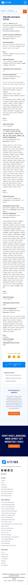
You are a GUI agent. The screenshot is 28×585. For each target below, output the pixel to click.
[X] (5, 470)
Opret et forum (5, 532)
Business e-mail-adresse (7, 528)
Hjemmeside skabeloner (7, 491)
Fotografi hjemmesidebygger (8, 513)
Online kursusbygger (6, 534)
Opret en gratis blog (6, 530)
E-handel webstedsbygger (8, 504)
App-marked (6, 493)
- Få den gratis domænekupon (12, 375)
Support (3, 11)
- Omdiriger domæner (10, 381)
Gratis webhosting (5, 541)
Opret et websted (14, 413)
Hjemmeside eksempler (7, 489)
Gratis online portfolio (6, 521)
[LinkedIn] (8, 470)
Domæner (11, 11)
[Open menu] (25, 2)
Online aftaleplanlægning (7, 539)
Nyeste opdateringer (6, 495)
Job (4, 558)
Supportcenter (4, 554)
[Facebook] (2, 470)
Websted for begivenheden (8, 515)
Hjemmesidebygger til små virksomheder (11, 524)
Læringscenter (4, 556)
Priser (2, 482)
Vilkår (5, 580)
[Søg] (25, 11)
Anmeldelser (4, 487)
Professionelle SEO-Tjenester (8, 545)
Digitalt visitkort (5, 526)
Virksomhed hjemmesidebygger (9, 511)
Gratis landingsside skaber (8, 508)
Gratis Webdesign (5, 543)
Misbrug (14, 580)
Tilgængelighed (20, 580)
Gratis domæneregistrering (8, 506)
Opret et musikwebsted (7, 517)
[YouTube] (11, 470)
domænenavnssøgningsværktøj (11, 31)
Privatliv (9, 580)
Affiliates (3, 561)
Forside (3, 480)
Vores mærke (4, 565)
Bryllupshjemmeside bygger (8, 519)
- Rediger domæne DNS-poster (13, 378)
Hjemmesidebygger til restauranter (10, 537)
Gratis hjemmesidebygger (7, 502)
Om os (3, 552)
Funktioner (3, 485)
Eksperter (3, 563)
